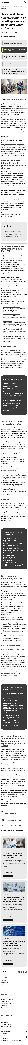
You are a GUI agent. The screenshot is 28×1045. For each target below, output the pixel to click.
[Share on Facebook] (7, 825)
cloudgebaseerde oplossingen (17, 779)
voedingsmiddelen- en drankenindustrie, (11, 772)
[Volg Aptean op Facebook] (19, 972)
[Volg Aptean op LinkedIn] (23, 972)
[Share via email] (20, 825)
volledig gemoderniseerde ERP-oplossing (14, 356)
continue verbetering (6, 608)
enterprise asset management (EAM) (14, 144)
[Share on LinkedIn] (15, 825)
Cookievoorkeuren (5, 1031)
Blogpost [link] (3, 8)
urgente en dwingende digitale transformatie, (15, 121)
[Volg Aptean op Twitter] (21, 972)
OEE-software (9, 604)
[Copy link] (3, 825)
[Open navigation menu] (2, 2)
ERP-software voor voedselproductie (13, 299)
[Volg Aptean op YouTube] (26, 972)
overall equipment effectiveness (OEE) (11, 145)
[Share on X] (11, 825)
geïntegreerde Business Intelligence (10, 292)
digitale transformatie (19, 257)
